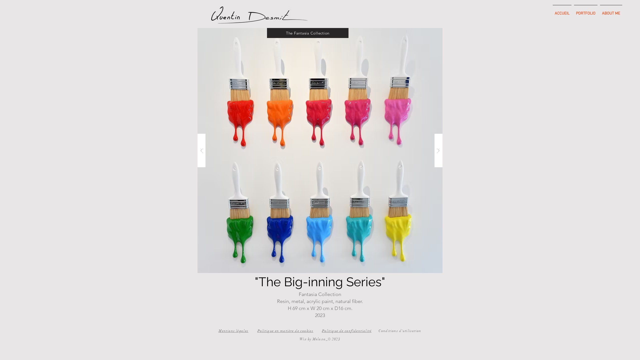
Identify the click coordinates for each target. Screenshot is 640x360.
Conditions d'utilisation (400, 331)
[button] (320, 150)
